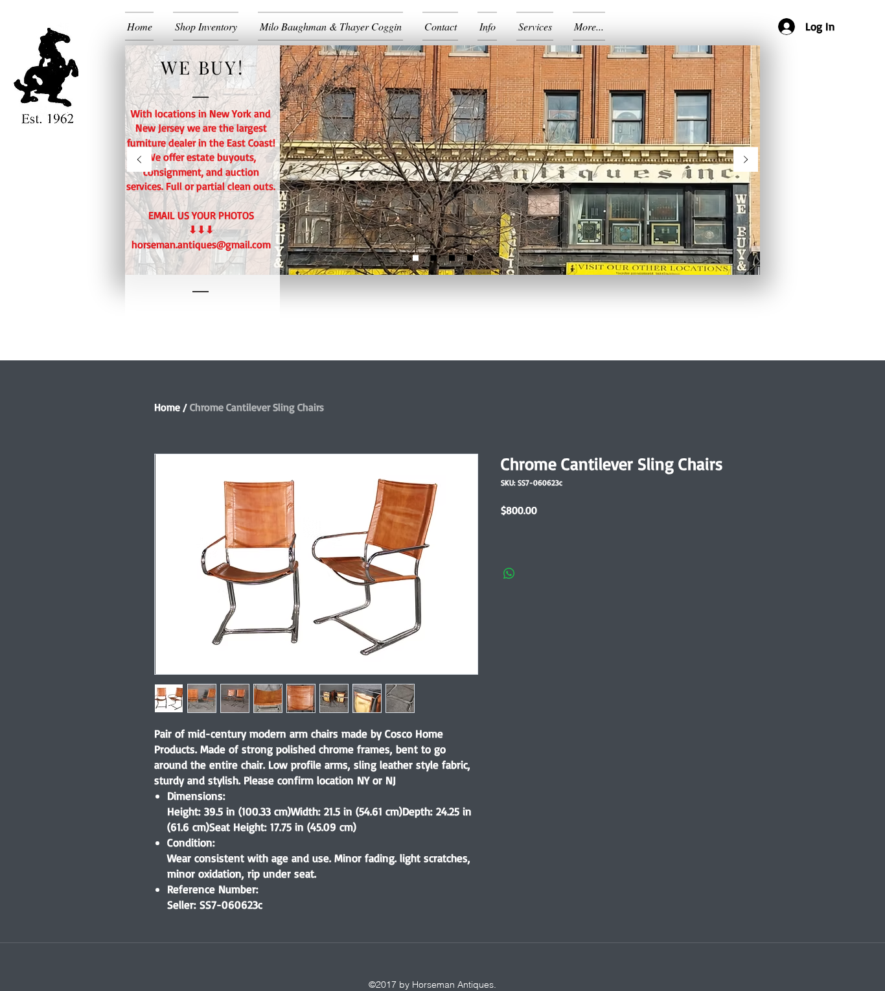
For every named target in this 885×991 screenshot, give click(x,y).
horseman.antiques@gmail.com (201, 244)
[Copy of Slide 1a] (452, 258)
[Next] (745, 160)
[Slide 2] (416, 258)
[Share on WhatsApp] (509, 573)
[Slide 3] (470, 258)
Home (167, 407)
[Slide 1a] (434, 258)
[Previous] (139, 160)
